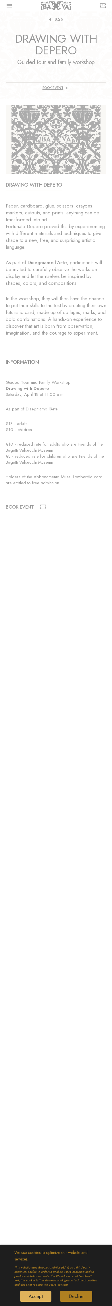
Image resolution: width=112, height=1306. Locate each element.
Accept (36, 1296)
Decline (76, 1296)
